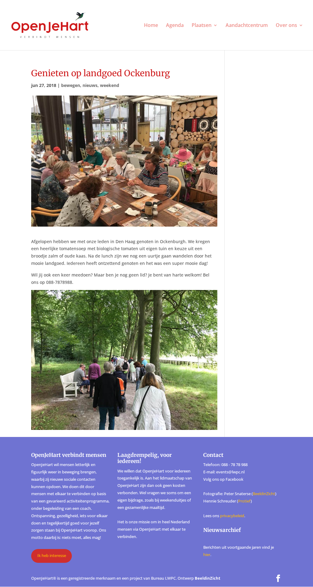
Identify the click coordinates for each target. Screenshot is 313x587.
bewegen (70, 85)
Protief (244, 501)
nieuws (90, 85)
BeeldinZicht (264, 493)
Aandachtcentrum (247, 25)
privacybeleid (232, 515)
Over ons (286, 25)
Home (151, 25)
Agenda (175, 25)
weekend (109, 85)
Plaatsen (202, 25)
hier (206, 554)
